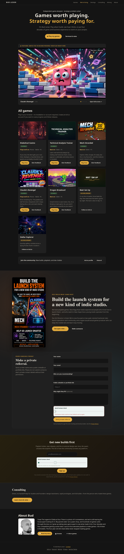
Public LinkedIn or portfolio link (63, 383)
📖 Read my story (45, 533)
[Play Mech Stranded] (82, 101)
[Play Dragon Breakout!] (86, 101)
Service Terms (73, 549)
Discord (99, 260)
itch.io (49, 549)
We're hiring (84, 2)
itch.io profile (88, 260)
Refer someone (77, 329)
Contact (68, 547)
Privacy (65, 549)
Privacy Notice (94, 424)
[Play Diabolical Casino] (83, 101)
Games (75, 2)
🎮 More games (71, 533)
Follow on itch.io (86, 210)
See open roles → (60, 329)
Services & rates (71, 36)
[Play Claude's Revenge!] (80, 101)
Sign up (62, 471)
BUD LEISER (11, 2)
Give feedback (36, 163)
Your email (56, 365)
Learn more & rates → (22, 500)
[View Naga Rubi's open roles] (29, 312)
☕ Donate (58, 533)
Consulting (101, 2)
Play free (25, 163)
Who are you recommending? (63, 374)
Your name (57, 356)
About (116, 2)
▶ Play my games (53, 36)
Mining (109, 2)
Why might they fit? (62, 391)
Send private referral (63, 419)
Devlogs (93, 2)
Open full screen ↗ (96, 101)
